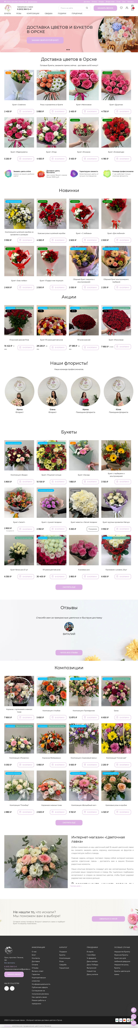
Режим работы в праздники (39, 1002)
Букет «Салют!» (19, 522)
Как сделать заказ (39, 997)
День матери (92, 961)
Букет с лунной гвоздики (52, 522)
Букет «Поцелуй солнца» (51, 475)
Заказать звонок (14, 974)
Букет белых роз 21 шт (19, 570)
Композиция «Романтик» (19, 758)
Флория (7, 1026)
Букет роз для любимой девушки (122, 959)
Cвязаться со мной (108, 919)
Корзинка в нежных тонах (51, 805)
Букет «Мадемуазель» (19, 152)
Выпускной (91, 968)
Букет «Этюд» (51, 152)
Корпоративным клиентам (39, 979)
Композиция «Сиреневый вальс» (84, 758)
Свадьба (49, 14)
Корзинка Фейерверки (51, 758)
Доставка (87, 1)
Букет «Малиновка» (84, 105)
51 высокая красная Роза (19, 340)
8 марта (90, 952)
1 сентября (91, 955)
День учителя (92, 974)
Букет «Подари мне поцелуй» (51, 281)
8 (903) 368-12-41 (24, 9)
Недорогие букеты (122, 952)
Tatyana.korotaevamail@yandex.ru (17, 969)
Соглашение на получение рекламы (40, 992)
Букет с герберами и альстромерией (116, 475)
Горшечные (77, 14)
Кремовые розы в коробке (116, 805)
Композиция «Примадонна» (84, 711)
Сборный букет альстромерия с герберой (116, 280)
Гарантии (36, 974)
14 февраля (91, 958)
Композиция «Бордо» (19, 475)
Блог (124, 1)
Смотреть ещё (69, 587)
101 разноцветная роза (51, 570)
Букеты (7, 14)
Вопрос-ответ (110, 1)
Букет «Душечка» (116, 105)
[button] (67, 49)
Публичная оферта (40, 987)
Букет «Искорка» (84, 152)
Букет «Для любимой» (116, 233)
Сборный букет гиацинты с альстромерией (84, 280)
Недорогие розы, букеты (121, 966)
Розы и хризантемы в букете (51, 105)
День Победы (92, 965)
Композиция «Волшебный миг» (83, 805)
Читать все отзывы (69, 653)
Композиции (33, 14)
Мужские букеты (121, 955)
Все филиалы (32, 1)
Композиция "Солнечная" (116, 758)
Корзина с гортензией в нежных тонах (19, 710)
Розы (19, 14)
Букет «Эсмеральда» (116, 152)
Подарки (62, 14)
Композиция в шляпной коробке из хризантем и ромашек (19, 233)
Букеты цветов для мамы (122, 972)
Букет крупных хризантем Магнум (116, 522)
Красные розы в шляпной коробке (51, 233)
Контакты (131, 1)
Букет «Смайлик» (19, 105)
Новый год (91, 971)
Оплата (94, 1)
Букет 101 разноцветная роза (51, 340)
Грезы (116, 711)
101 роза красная (83, 340)
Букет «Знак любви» (19, 281)
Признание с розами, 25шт (116, 570)
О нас (118, 1)
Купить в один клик (19, 97)
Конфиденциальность (41, 984)
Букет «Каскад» (84, 475)
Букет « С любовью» (84, 233)
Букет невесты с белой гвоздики (84, 522)
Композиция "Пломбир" (19, 805)
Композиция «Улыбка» (51, 711)
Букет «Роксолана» (116, 340)
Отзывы (101, 1)
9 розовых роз (84, 570)
